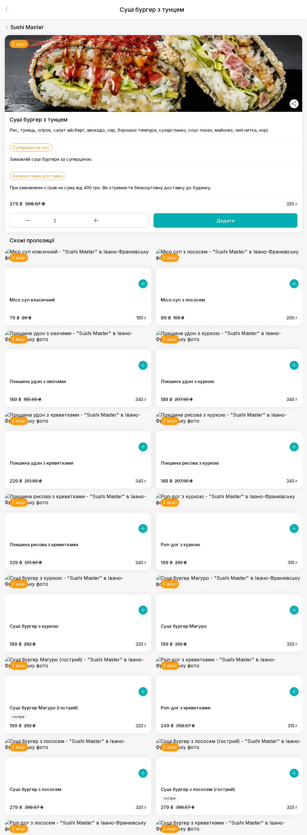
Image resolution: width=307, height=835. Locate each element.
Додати (225, 220)
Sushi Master (27, 27)
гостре (18, 716)
